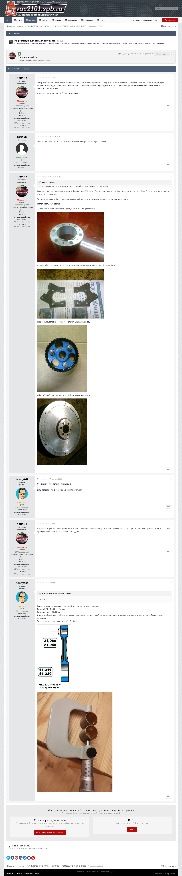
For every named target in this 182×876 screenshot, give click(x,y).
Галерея (57, 20)
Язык (9, 873)
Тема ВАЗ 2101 (160, 873)
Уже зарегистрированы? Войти (145, 20)
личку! (83, 191)
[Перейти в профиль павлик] (12, 55)
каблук (22, 137)
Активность (88, 20)
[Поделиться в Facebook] (12, 858)
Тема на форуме (23, 123)
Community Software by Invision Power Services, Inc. (95, 872)
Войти (132, 829)
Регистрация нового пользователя (50, 832)
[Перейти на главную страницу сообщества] (8, 20)
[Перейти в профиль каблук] (22, 149)
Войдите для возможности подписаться (136, 54)
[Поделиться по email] (29, 858)
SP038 (172, 873)
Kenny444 (22, 479)
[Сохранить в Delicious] (25, 858)
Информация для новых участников (35, 40)
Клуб (18, 20)
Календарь (72, 20)
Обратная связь (31, 873)
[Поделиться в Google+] (16, 858)
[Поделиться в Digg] (21, 858)
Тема (18, 873)
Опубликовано (49, 77)
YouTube (21, 115)
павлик (33, 60)
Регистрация (170, 20)
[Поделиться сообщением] (171, 77)
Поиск (102, 20)
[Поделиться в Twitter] (8, 858)
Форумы (31, 20)
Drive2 (21, 113)
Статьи (45, 20)
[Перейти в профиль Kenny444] (22, 494)
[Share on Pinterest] (33, 858)
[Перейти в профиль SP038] (11, 42)
